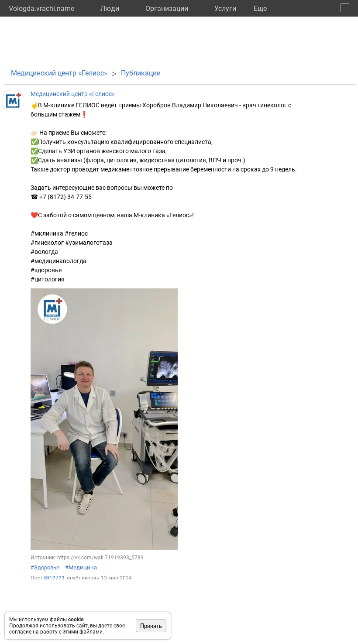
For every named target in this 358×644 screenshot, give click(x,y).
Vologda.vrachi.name (41, 8)
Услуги (225, 8)
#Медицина (81, 567)
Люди (109, 8)
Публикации (141, 73)
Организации (166, 8)
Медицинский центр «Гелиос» (59, 73)
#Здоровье (45, 567)
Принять (151, 626)
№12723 (54, 578)
